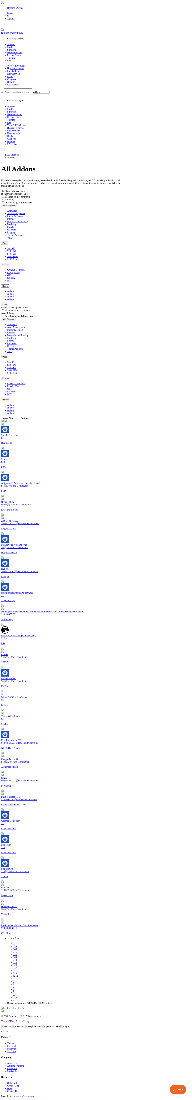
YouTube (11, 1051)
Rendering (12, 229)
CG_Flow (6, 933)
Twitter (10, 1043)
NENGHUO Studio (10, 748)
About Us (11, 1063)
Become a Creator (15, 8)
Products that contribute (18, 197)
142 (15, 954)
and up (10, 291)
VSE (9, 237)
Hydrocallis (6, 443)
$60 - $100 (12, 256)
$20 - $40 (11, 251)
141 (15, 951)
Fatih (3, 491)
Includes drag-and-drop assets (19, 202)
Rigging (11, 232)
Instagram (11, 1048)
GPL (9, 275)
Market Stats (13, 1071)
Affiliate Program (15, 1065)
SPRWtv (5, 662)
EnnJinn (5, 686)
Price (4, 243)
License (5, 264)
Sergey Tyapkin (8, 528)
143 (15, 957)
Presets (10, 227)
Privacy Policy (22, 1021)
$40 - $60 (11, 253)
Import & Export (15, 216)
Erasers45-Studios (9, 509)
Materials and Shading (17, 221)
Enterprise (12, 1068)
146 (15, 965)
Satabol (4, 724)
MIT (9, 280)
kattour (4, 705)
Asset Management (16, 213)
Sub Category (8, 319)
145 (15, 962)
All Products (13, 154)
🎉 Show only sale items (13, 191)
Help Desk (12, 1083)
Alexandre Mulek (9, 767)
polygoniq (6, 785)
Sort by (24, 418)
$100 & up (12, 259)
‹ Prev (16, 938)
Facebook (11, 1046)
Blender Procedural (10, 804)
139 (15, 946)
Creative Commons (16, 270)
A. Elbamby (7, 619)
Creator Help (13, 1085)
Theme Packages (15, 235)
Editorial (11, 278)
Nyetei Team (7, 895)
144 (15, 960)
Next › (16, 976)
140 (15, 949)
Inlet (3, 643)
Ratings (5, 400)
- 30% (23, 804)
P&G (3, 467)
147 (15, 968)
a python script (8, 600)
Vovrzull (5, 914)
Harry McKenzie (9, 552)
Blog (9, 1088)
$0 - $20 (11, 248)
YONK (4, 876)
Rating (5, 286)
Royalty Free (13, 272)
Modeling (11, 224)
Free (9, 60)
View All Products (16, 65)
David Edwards (8, 828)
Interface (11, 219)
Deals (10, 76)
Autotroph (29, 1096)
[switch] (27, 191)
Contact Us (12, 1091)
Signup (10, 18)
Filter (4, 305)
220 (15, 973)
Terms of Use (7, 1021)
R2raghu (5, 576)
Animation (12, 210)
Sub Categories (9, 205)
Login (10, 13)
